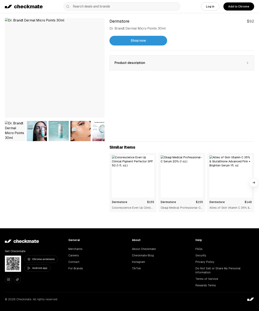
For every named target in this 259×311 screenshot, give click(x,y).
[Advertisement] (181, 108)
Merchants (75, 249)
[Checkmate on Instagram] (8, 279)
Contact (74, 261)
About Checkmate (144, 249)
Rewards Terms (205, 285)
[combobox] (122, 6)
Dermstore (119, 202)
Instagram (138, 261)
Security (200, 255)
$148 (248, 202)
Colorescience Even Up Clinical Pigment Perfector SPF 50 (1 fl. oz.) (132, 208)
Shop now (138, 40)
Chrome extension (43, 259)
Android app (39, 268)
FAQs (199, 249)
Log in (210, 6)
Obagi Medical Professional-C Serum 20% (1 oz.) (181, 208)
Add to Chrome (238, 6)
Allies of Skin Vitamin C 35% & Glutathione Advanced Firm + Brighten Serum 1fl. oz (229, 208)
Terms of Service (206, 278)
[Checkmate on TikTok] (17, 279)
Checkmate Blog (143, 255)
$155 (150, 202)
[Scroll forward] (253, 182)
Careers (73, 255)
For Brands (75, 268)
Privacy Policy (204, 261)
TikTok (136, 268)
